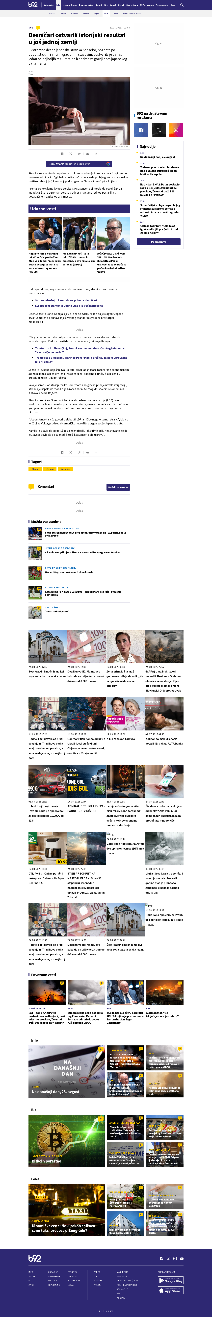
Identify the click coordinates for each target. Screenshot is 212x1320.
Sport (31, 1276)
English (98, 1280)
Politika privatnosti (128, 1285)
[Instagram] (176, 130)
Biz (30, 1280)
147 (39, 529)
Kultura (52, 1280)
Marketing (122, 1272)
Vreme (97, 1285)
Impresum (122, 1276)
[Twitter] (159, 130)
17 (39, 548)
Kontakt (121, 1297)
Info (30, 1272)
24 (39, 568)
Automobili (74, 1280)
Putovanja (54, 1276)
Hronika (153, 1216)
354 (39, 588)
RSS (118, 1293)
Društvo (153, 1083)
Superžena (54, 1285)
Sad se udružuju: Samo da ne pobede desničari (66, 300)
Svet (31, 27)
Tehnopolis (74, 1276)
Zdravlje (53, 1272)
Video (97, 1272)
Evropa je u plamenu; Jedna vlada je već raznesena (69, 306)
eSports (72, 1272)
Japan (36, 468)
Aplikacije (122, 1289)
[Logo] (33, 5)
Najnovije (49, 4)
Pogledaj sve (158, 241)
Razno (36, 1086)
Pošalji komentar (118, 487)
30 (39, 608)
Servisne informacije (162, 1195)
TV (95, 1276)
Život (31, 1285)
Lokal (71, 1285)
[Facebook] (141, 130)
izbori (50, 468)
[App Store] (171, 1290)
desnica (66, 468)
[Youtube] (182, 1258)
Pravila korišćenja (127, 1280)
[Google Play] (171, 1280)
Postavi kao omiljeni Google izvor (69, 163)
